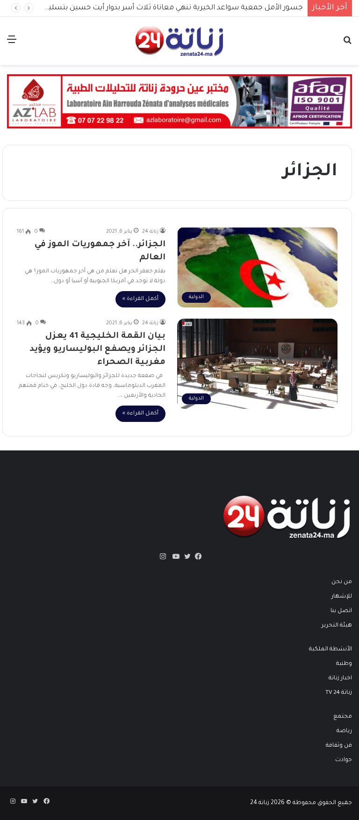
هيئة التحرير (337, 625)
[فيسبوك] (196, 556)
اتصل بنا (341, 611)
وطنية (344, 664)
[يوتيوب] (174, 556)
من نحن (341, 582)
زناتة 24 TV (338, 693)
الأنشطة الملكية (330, 649)
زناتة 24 (150, 232)
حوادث (343, 760)
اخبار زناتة (340, 678)
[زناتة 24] (179, 40)
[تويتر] (185, 556)
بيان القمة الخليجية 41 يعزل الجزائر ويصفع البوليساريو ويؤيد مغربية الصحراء (97, 349)
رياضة (344, 731)
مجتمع (342, 716)
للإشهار (341, 596)
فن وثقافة (339, 745)
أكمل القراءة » (140, 299)
